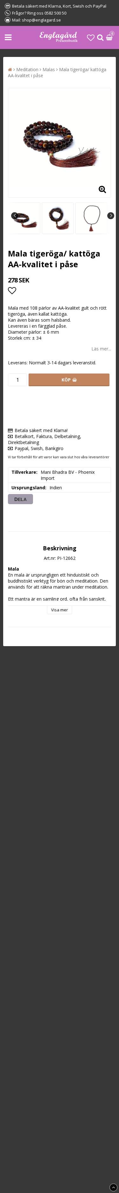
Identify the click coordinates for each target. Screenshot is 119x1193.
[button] (91, 37)
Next (110, 215)
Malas (49, 69)
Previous (14, 215)
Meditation (27, 69)
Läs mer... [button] (101, 349)
